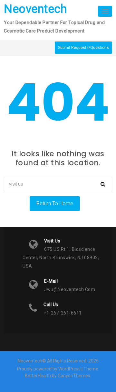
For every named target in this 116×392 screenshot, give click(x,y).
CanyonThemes (74, 375)
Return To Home (54, 203)
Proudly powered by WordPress (49, 368)
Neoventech (35, 9)
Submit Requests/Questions (83, 47)
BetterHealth (38, 375)
